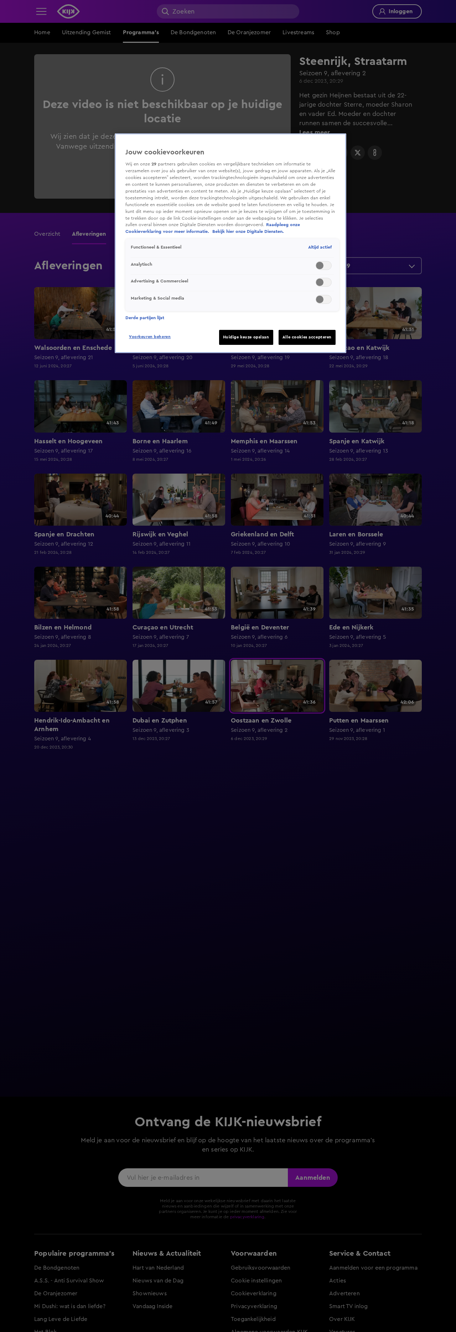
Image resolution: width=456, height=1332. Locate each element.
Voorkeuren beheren (150, 337)
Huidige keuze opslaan (246, 337)
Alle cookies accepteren (307, 337)
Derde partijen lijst (144, 318)
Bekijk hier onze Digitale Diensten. (248, 231)
